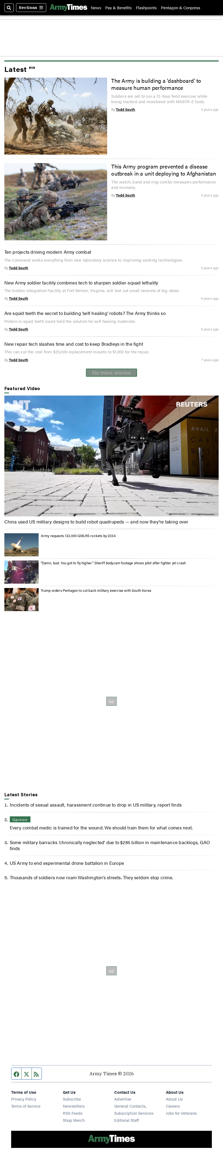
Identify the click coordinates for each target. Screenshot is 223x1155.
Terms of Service (26, 1106)
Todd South (125, 109)
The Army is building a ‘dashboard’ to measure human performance (156, 84)
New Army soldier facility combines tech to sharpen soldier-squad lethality (81, 282)
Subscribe (72, 1099)
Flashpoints (146, 7)
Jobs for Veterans (181, 1113)
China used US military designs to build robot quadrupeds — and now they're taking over (96, 521)
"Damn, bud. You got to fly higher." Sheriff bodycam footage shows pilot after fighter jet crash (113, 562)
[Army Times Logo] (68, 7)
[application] (111, 456)
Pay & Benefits (118, 7)
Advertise (122, 1099)
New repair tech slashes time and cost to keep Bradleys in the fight (73, 343)
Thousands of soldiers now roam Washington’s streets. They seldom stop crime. (91, 877)
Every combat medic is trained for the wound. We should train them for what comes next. (101, 827)
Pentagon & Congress (180, 7)
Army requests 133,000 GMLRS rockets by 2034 (78, 535)
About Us (174, 1099)
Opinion (20, 819)
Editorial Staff (126, 1120)
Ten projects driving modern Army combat (47, 251)
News (96, 7)
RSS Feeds (72, 1113)
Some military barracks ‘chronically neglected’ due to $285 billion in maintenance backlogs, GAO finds (110, 845)
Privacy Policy (23, 1099)
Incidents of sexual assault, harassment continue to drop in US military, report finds (96, 804)
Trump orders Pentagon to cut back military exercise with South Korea (96, 590)
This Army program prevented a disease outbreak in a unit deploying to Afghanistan (163, 170)
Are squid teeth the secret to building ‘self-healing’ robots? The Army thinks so (85, 313)
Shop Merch (74, 1120)
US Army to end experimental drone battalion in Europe (67, 862)
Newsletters (74, 1106)
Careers (173, 1106)
